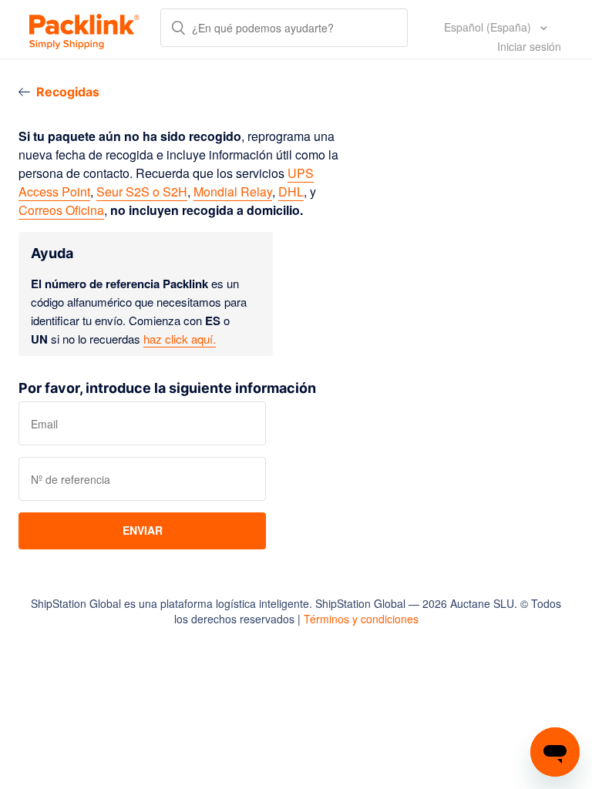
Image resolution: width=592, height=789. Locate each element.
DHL (291, 191)
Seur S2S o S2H (141, 191)
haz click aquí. (179, 339)
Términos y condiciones (361, 618)
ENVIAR (143, 530)
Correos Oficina (61, 210)
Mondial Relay (232, 191)
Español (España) (489, 27)
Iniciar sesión (529, 46)
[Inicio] (84, 29)
